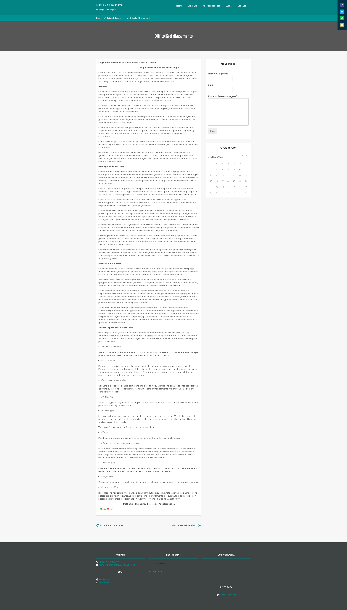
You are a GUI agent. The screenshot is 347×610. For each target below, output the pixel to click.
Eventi (229, 6)
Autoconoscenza (211, 6)
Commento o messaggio (222, 96)
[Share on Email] (342, 25)
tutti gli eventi (156, 571)
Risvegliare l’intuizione (111, 525)
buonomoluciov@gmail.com (117, 565)
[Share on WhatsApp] (342, 18)
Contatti (241, 6)
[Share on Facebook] (342, 5)
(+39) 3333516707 (108, 562)
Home (179, 6)
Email (211, 85)
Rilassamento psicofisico (184, 525)
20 (240, 181)
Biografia (192, 6)
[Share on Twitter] (342, 12)
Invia (212, 131)
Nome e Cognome (219, 73)
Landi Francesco (227, 595)
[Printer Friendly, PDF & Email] (106, 510)
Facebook (104, 579)
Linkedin (104, 582)
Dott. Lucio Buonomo (109, 4)
